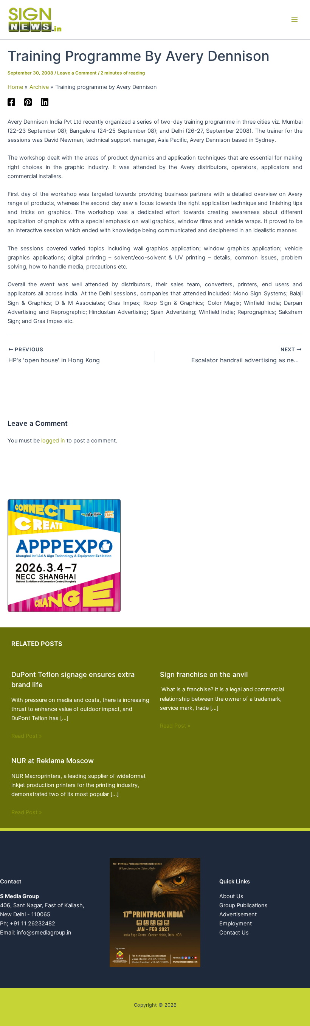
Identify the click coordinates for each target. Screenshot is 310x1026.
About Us (231, 896)
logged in (53, 440)
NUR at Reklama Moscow (52, 760)
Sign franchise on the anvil (204, 674)
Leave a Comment (77, 73)
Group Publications (243, 905)
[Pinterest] (28, 102)
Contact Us (234, 932)
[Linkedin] (44, 102)
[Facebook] (11, 102)
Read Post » (26, 736)
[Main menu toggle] (294, 20)
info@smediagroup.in (44, 932)
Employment (235, 923)
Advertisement (238, 914)
